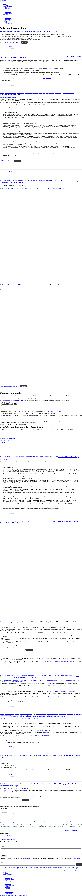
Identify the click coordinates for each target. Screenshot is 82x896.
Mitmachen (7, 20)
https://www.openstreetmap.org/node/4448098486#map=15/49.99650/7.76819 (34, 735)
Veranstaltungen (8, 9)
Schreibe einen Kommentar (60, 55)
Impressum (7, 22)
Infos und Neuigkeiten (7, 6)
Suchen (1, 862)
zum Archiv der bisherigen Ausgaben (7, 839)
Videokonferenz (59, 870)
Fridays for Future (67, 867)
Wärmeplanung (50, 55)
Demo (33, 180)
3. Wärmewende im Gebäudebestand (7, 438)
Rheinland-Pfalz (58, 93)
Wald (51, 755)
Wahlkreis (66, 870)
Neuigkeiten (14, 55)
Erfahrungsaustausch (53, 867)
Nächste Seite (14, 822)
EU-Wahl (58, 867)
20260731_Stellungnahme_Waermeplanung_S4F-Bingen (10, 42)
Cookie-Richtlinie (8, 24)
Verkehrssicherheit (64, 675)
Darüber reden (8, 15)
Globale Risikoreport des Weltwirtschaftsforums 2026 (12, 400)
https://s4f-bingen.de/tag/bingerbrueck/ (56, 696)
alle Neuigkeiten (8, 7)
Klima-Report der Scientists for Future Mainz (51, 411)
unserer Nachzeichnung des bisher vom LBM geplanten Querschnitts (14, 622)
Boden (31, 867)
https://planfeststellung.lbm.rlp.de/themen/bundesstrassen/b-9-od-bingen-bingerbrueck (60, 661)
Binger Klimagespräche (37, 93)
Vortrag (63, 870)
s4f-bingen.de (11, 48)
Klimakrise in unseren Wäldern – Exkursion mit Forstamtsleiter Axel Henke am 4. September (46, 715)
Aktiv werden (5, 14)
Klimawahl (41, 456)
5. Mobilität (2, 442)
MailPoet (28, 858)
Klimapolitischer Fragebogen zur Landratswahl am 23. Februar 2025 (15, 793)
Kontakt (6, 5)
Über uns (4, 4)
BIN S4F (2, 55)
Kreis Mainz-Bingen (48, 456)
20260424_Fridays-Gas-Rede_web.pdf (6, 160)
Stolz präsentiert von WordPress (20, 895)
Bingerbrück (45, 675)
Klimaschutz (20, 868)
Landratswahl (75, 821)
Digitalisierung (47, 867)
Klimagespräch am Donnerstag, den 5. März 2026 (13, 284)
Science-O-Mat (18, 870)
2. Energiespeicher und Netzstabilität (7, 436)
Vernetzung (54, 870)
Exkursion (47, 755)
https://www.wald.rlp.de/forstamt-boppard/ (42, 730)
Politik (1, 870)
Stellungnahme (44, 55)
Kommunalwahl (41, 868)
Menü (2, 1)
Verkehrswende (71, 675)
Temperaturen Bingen (9, 10)
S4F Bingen (2, 895)
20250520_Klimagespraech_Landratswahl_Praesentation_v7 (10, 799)
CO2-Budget (40, 867)
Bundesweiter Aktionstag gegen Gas (12, 94)
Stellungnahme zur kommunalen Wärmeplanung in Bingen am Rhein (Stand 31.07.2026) (29, 31)
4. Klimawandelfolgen (4, 440)
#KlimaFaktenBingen (9, 16)
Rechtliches (5, 21)
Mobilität (50, 675)
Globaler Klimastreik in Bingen (68, 457)
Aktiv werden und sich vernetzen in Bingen (73, 830)
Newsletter (7, 8)
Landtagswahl (51, 93)
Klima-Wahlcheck (48, 821)
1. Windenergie (3, 434)
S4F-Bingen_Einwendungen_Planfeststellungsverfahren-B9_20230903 (12, 649)
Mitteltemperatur (72, 868)
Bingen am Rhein (29, 55)
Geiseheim (72, 867)
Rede (36, 180)
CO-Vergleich (8, 12)
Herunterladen (24, 42)
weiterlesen (2, 444)
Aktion (1, 867)
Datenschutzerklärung (9, 23)
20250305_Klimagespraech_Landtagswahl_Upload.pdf (9, 386)
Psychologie (5, 870)
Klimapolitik (45, 93)
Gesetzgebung (78, 867)
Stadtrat (31, 870)
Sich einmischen (8, 19)
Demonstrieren (8, 18)
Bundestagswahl (35, 867)
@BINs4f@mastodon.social (11, 835)
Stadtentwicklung (8, 13)
